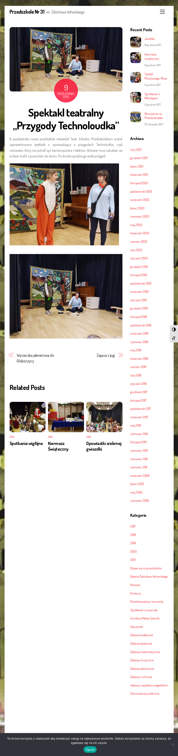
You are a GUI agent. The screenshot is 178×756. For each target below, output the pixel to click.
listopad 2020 (139, 183)
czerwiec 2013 (139, 450)
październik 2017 (140, 408)
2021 (133, 559)
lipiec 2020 (137, 208)
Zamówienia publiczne (144, 693)
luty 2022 (136, 149)
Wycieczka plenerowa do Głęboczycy (35, 358)
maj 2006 (136, 492)
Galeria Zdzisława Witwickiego (149, 576)
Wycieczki (136, 626)
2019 (12, 436)
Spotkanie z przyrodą (144, 610)
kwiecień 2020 (139, 233)
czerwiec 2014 (139, 434)
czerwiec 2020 (139, 216)
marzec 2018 (138, 367)
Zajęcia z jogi (106, 355)
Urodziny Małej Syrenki (145, 618)
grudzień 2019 (139, 266)
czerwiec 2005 (139, 500)
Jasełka (150, 39)
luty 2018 (135, 375)
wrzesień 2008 (140, 475)
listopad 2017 (138, 400)
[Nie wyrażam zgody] (172, 744)
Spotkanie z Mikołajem (152, 96)
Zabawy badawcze (141, 635)
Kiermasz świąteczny (152, 56)
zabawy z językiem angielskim (149, 685)
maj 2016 (135, 425)
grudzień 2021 (139, 158)
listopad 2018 (138, 316)
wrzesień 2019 (139, 291)
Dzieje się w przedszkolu (146, 568)
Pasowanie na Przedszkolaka (154, 116)
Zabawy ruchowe (141, 677)
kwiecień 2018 (139, 358)
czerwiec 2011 (138, 467)
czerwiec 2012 (139, 459)
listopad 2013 (138, 442)
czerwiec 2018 (139, 342)
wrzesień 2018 (139, 333)
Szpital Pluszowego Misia (156, 76)
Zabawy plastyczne (142, 668)
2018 (133, 535)
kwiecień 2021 (139, 174)
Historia (135, 585)
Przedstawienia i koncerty (146, 601)
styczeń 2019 (138, 300)
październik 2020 (141, 191)
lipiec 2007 (137, 484)
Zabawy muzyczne (142, 660)
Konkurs (135, 593)
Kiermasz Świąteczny (58, 446)
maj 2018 (135, 350)
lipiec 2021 (136, 166)
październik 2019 (140, 283)
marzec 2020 (138, 241)
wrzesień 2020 (139, 199)
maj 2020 (136, 225)
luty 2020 (136, 250)
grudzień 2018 (139, 308)
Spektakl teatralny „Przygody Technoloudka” (66, 119)
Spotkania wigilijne (26, 443)
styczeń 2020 (139, 258)
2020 (133, 551)
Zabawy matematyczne (145, 652)
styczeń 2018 (138, 383)
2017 (132, 526)
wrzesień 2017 (139, 417)
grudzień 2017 (138, 392)
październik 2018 (140, 325)
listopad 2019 (138, 275)
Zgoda (90, 749)
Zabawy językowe (141, 643)
